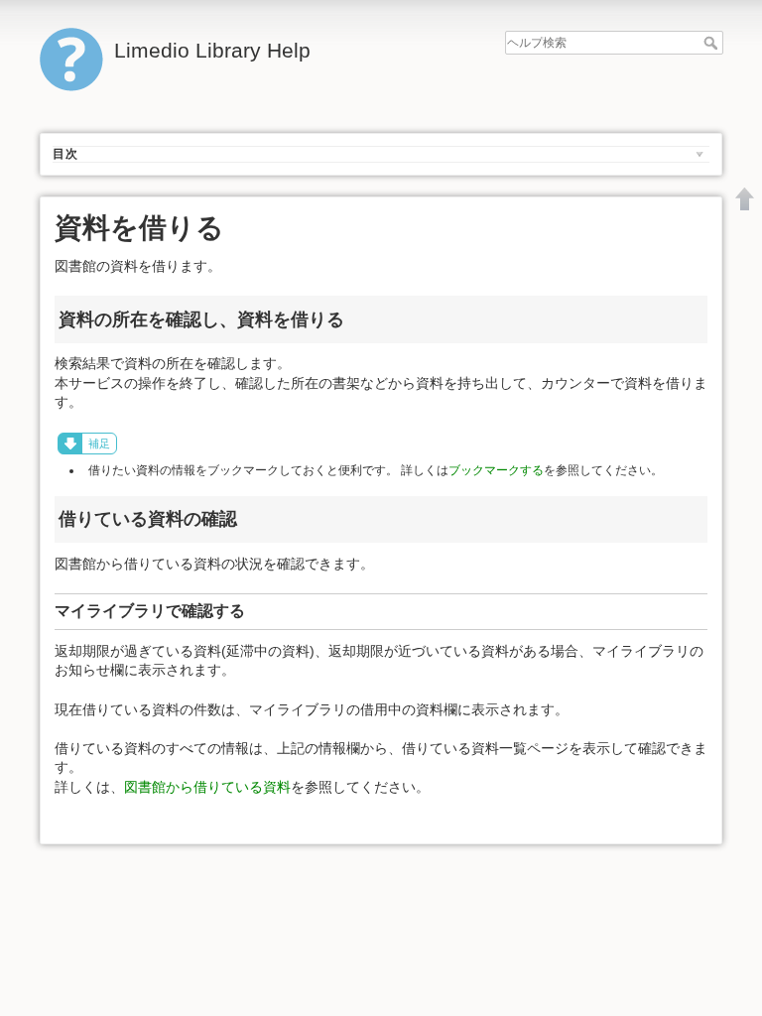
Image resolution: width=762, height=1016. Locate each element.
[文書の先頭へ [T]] (745, 198)
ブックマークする (496, 470)
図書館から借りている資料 (207, 787)
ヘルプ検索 (712, 43)
